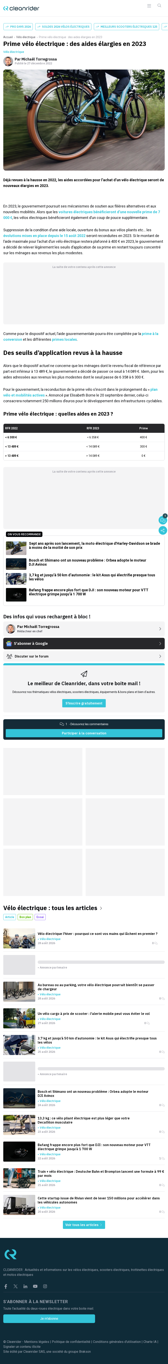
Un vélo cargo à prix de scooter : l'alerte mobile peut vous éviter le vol (94, 1014)
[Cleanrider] (21, 8)
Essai (40, 917)
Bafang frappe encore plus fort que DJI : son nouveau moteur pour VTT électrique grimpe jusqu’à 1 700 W (94, 1147)
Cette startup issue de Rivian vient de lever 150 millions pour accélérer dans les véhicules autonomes (99, 1200)
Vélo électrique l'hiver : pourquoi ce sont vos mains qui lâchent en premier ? (98, 934)
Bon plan (25, 917)
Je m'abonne (49, 1319)
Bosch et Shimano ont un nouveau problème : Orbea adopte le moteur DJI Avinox (93, 1093)
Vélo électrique (25, 37)
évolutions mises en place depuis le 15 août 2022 (44, 236)
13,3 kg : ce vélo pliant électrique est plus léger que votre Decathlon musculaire (84, 1120)
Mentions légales (36, 1342)
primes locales (64, 339)
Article (9, 917)
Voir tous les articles (82, 1225)
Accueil (8, 37)
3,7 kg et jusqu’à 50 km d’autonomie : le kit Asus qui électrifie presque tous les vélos (97, 1040)
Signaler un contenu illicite (22, 1347)
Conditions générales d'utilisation (117, 1342)
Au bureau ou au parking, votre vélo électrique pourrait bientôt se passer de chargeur (96, 987)
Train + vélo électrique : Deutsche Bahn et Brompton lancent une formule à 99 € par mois (101, 1173)
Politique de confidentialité (71, 1342)
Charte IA (150, 1342)
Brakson (85, 1352)
